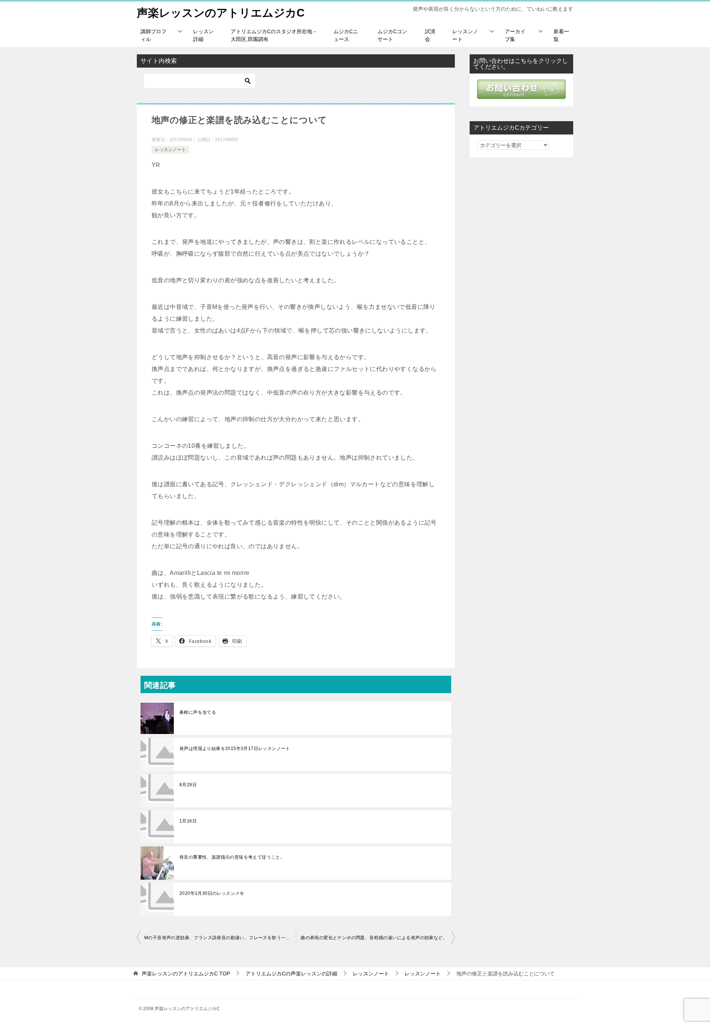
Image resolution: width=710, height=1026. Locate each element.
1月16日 (188, 821)
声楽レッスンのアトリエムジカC (221, 13)
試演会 (430, 35)
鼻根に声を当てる (197, 712)
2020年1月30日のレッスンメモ (211, 893)
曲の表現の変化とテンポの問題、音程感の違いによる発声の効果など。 (374, 937)
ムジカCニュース (346, 35)
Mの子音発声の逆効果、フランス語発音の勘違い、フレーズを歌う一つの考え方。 (220, 937)
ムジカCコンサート (392, 35)
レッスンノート (465, 35)
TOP (186, 973)
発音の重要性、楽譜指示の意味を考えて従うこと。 (232, 857)
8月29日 (188, 784)
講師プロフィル (153, 35)
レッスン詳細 (203, 35)
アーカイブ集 (515, 35)
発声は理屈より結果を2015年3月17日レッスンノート (234, 748)
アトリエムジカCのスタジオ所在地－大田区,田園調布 (274, 35)
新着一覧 (561, 35)
